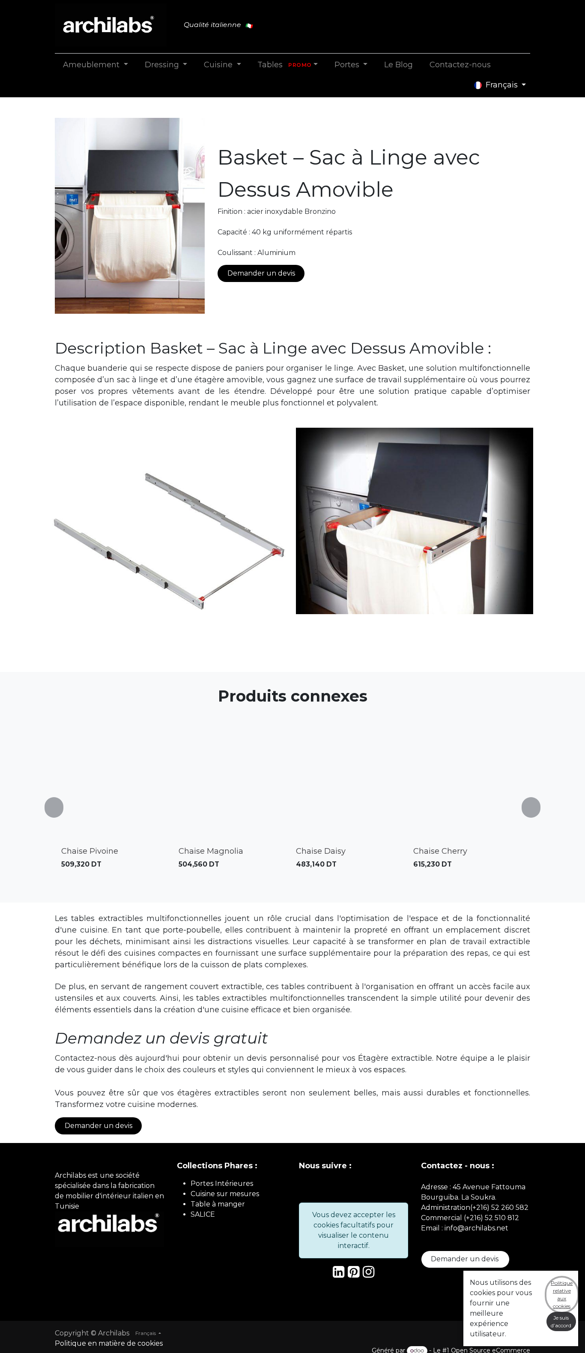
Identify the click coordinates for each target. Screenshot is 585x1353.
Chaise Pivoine (89, 851)
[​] (338, 1274)
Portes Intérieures (222, 1183)
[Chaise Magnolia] (234, 787)
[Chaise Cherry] (468, 787)
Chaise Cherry (440, 851)
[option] (292, 807)
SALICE (203, 1214)
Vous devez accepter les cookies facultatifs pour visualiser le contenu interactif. (353, 1230)
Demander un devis (261, 273)
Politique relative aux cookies (562, 1294)
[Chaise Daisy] (351, 787)
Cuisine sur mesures (225, 1194)
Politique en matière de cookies (109, 1343)
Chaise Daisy (321, 851)
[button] (59, 807)
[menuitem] (95, 65)
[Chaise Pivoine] (116, 787)
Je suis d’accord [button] (561, 1321)
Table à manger (218, 1204)
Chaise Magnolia (211, 851)
